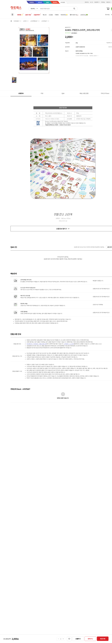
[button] (71, 33)
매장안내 (108, 2)
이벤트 (57, 15)
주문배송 (103, 2)
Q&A (63, 93)
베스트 (45, 15)
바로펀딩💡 (64, 15)
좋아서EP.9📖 (74, 15)
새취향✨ (20, 15)
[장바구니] (108, 8)
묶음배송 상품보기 (93, 55)
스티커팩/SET (34, 21)
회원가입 (87, 2)
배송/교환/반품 (84, 93)
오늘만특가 (37, 15)
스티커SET (44, 21)
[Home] (11, 21)
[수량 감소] (58, 638)
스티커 (25, 21)
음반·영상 (28, 15)
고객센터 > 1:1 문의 (69, 344)
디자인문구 (16, 21)
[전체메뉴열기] (12, 14)
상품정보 (21, 93)
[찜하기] (69, 639)
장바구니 (90, 639)
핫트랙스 (33, 8)
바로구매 (102, 639)
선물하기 (78, 639)
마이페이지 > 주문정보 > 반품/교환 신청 (37, 344)
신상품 (51, 15)
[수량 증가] (63, 638)
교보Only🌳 (84, 15)
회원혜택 (96, 2)
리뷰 (42, 93)
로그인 (91, 2)
